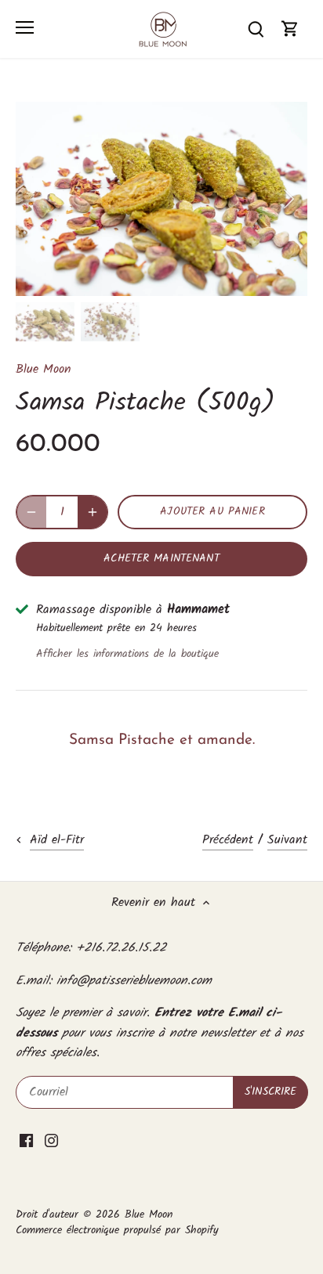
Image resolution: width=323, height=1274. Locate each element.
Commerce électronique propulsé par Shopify (117, 1231)
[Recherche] (255, 28)
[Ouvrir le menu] (25, 27)
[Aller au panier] (290, 28)
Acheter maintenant (161, 558)
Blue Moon (43, 369)
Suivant (287, 840)
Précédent (227, 840)
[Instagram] (51, 1140)
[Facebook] (26, 1140)
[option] (161, 199)
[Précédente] (35, 198)
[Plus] (92, 512)
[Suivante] (287, 198)
